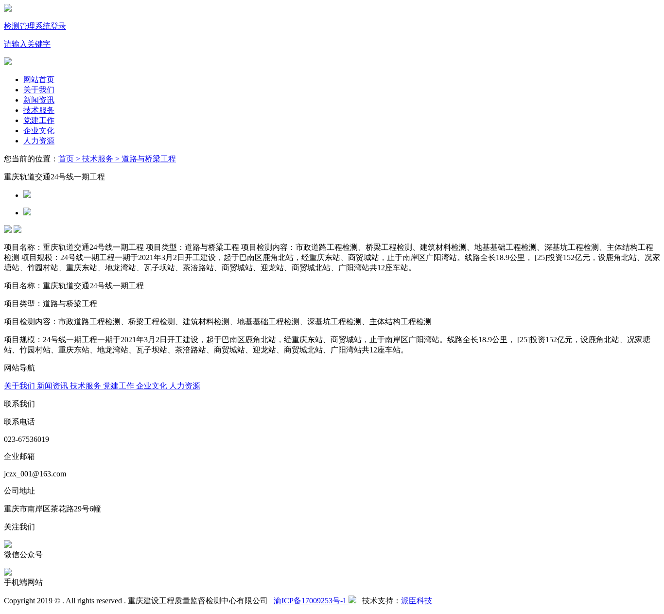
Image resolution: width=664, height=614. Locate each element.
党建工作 (38, 120)
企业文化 (38, 130)
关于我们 (38, 90)
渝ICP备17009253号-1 (311, 600)
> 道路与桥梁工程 (144, 159)
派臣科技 (416, 600)
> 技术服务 (93, 159)
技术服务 (38, 110)
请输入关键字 (27, 44)
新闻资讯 (38, 100)
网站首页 (38, 79)
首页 (66, 159)
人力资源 (38, 141)
